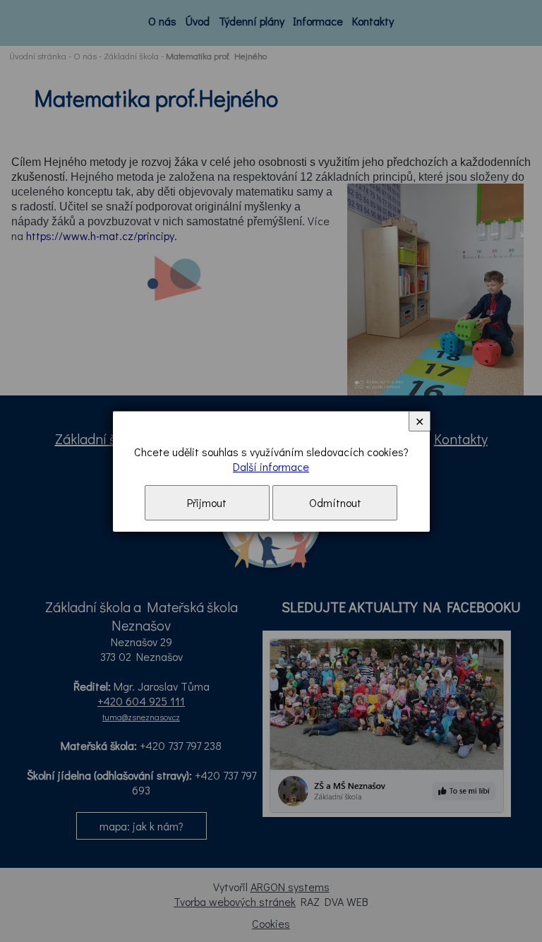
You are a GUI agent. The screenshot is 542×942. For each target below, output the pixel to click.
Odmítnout (335, 502)
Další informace (271, 466)
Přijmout (207, 502)
